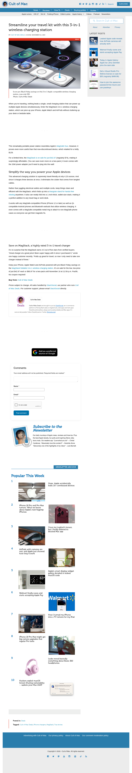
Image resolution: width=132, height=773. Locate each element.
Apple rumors (27, 14)
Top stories (58, 725)
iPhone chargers (40, 725)
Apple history (77, 14)
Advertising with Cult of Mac (35, 735)
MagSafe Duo (62, 146)
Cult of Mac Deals (18, 35)
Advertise (106, 27)
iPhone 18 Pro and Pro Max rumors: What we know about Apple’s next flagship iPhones (31, 509)
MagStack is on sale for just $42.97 (41, 158)
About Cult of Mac (72, 735)
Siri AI (43, 14)
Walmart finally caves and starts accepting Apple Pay (31, 594)
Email (16, 394)
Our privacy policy (55, 735)
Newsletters (106, 14)
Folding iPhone (52, 14)
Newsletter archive (66, 467)
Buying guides (80, 10)
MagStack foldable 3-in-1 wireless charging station (32, 268)
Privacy (117, 27)
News (35, 10)
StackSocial (59, 305)
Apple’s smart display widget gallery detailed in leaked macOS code (61, 573)
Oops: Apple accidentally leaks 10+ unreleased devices (61, 485)
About (95, 27)
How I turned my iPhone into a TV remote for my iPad (61, 616)
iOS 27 (36, 14)
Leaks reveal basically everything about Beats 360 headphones (60, 661)
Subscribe (123, 4)
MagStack (50, 725)
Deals (67, 10)
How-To (57, 10)
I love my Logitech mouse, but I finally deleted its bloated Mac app (60, 529)
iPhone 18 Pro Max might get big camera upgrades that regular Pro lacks (32, 639)
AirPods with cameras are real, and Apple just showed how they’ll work (32, 551)
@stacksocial (51, 312)
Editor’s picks (65, 14)
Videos (88, 14)
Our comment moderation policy (95, 735)
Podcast (97, 14)
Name (16, 386)
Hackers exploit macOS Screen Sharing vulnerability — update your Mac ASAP (31, 683)
